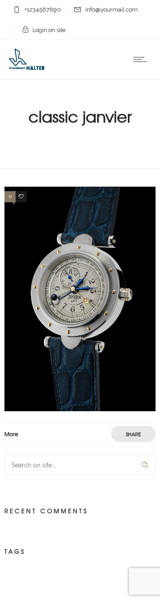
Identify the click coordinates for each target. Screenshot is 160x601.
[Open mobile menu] (142, 59)
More (11, 434)
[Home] (26, 67)
